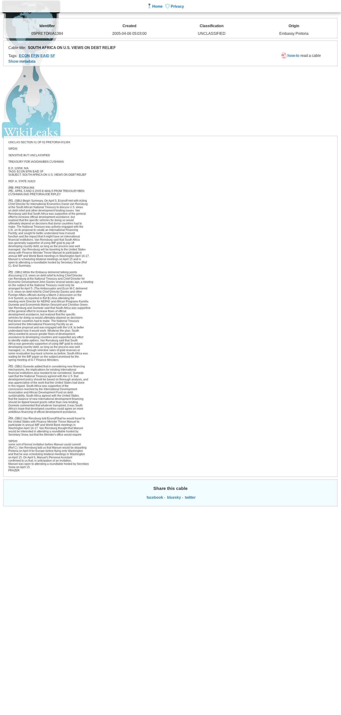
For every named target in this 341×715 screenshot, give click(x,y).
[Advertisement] (170, 100)
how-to (292, 56)
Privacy (177, 6)
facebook (154, 497)
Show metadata (21, 61)
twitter (190, 497)
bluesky (173, 497)
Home (157, 6)
